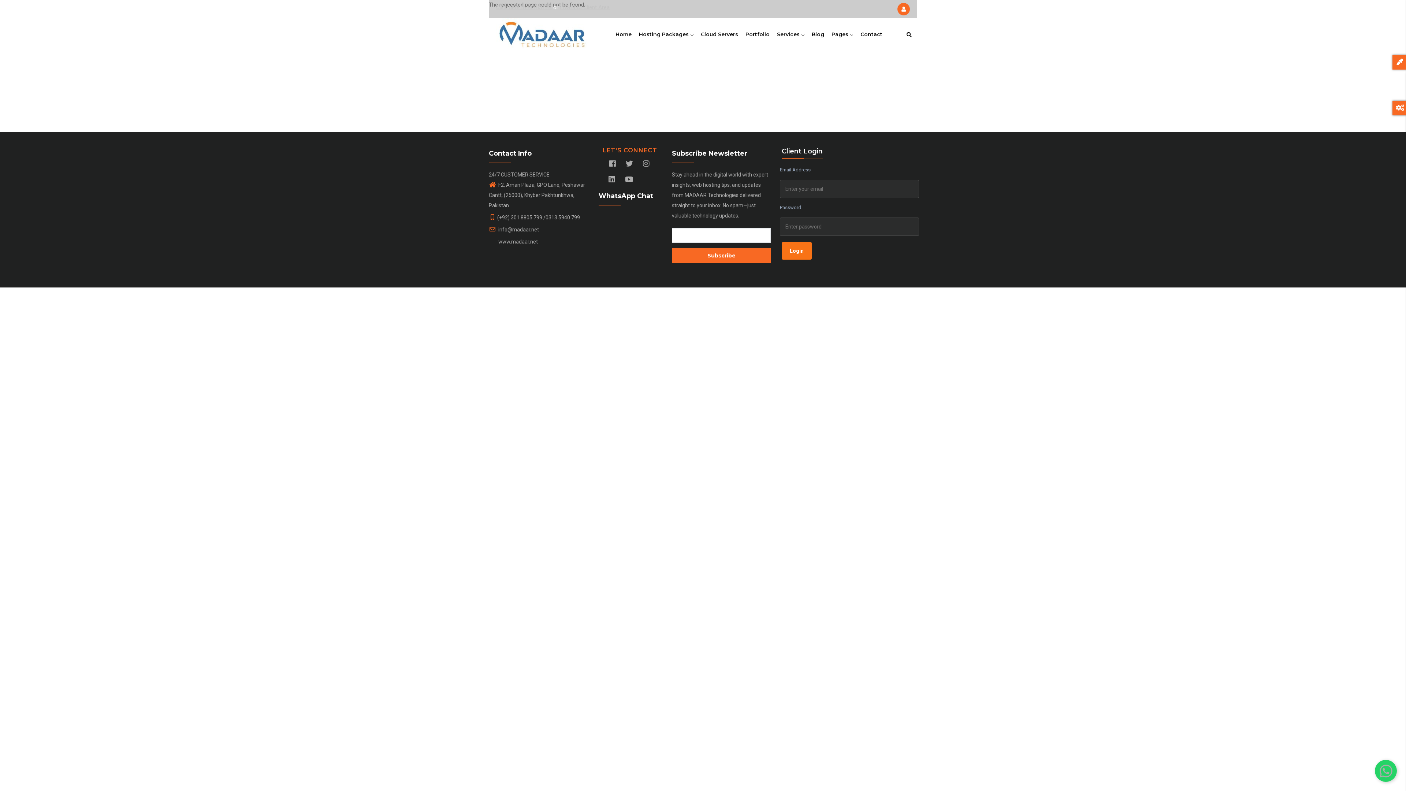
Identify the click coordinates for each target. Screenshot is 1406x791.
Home (623, 34)
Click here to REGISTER (524, 7)
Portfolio (757, 34)
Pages (841, 34)
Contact (871, 34)
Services (789, 34)
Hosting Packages (664, 34)
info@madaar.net (518, 230)
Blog (818, 34)
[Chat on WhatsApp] (1386, 771)
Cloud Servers (719, 34)
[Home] (542, 33)
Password (790, 207)
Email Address (795, 169)
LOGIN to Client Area (585, 7)
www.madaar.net (517, 242)
